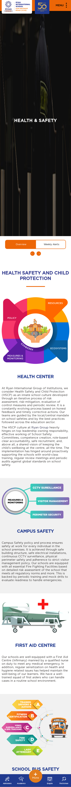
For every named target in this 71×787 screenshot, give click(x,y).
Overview (21, 244)
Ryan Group (39, 427)
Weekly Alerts (51, 244)
